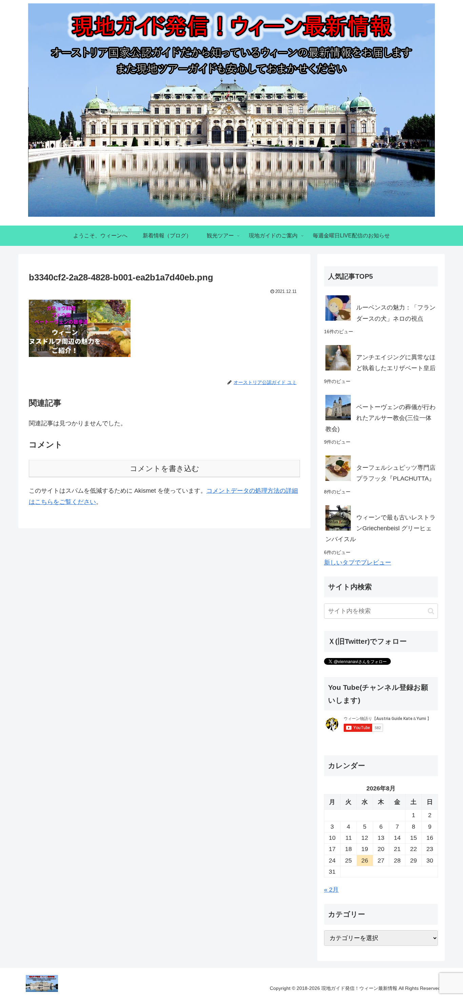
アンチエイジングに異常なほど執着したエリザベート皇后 (396, 362)
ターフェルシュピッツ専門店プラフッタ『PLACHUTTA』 (396, 473)
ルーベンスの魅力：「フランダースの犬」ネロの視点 (396, 313)
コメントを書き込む (164, 468)
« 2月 (331, 889)
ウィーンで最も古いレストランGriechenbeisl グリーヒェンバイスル (380, 528)
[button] (431, 611)
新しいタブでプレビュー (357, 562)
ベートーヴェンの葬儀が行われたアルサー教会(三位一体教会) (380, 418)
